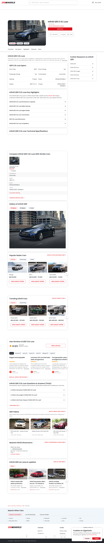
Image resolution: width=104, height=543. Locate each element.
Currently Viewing (14, 193)
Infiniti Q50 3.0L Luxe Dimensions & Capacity (22, 102)
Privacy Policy (63, 531)
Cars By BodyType (30, 514)
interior (23, 208)
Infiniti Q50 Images (75, 71)
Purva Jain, (51, 489)
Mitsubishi (46, 518)
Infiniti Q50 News (74, 75)
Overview (10, 49)
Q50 (23, 505)
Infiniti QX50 (14, 318)
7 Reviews (52, 24)
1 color (27, 43)
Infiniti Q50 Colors (74, 78)
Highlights (26, 49)
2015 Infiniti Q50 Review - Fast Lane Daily (61, 432)
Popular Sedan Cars (58, 255)
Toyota (11, 518)
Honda (81, 521)
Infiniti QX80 (52, 318)
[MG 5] (37, 267)
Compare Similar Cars (16, 198)
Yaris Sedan (52, 274)
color (32, 208)
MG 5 (30, 274)
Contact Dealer (15, 454)
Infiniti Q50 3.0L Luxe (13, 166)
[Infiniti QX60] (37, 310)
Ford (63, 521)
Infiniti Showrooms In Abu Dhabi (55, 442)
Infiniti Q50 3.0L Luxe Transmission (19, 115)
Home (9, 505)
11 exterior (13, 43)
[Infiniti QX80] (57, 310)
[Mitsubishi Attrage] (17, 267)
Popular (13, 302)
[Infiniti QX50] (18, 310)
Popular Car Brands (15, 514)
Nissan (28, 518)
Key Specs (18, 49)
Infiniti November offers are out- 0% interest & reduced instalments (37, 482)
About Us (40, 531)
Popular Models (44, 514)
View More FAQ (14, 405)
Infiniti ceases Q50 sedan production (17, 482)
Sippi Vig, (13, 489)
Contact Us (41, 533)
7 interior (20, 43)
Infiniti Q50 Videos (59, 411)
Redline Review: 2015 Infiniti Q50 (40, 431)
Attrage (11, 274)
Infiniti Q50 (51, 96)
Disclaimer (62, 533)
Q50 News (62, 462)
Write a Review (55, 346)
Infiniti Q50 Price (74, 67)
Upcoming (23, 302)
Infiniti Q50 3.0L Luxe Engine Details (19, 110)
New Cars (13, 505)
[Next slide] (44, 33)
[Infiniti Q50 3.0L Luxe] (14, 161)
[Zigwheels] (8, 2)
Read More (64, 60)
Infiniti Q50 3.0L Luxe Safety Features (19, 106)
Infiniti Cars (60, 29)
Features (33, 49)
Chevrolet (46, 521)
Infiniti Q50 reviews (21, 377)
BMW (28, 521)
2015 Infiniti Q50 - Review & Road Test (19, 432)
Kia (80, 518)
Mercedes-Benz (13, 521)
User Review (55, 34)
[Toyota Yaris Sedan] (57, 267)
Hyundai (64, 518)
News (12, 466)
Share (70, 34)
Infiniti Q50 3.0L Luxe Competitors (19, 123)
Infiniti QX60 (33, 318)
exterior (14, 208)
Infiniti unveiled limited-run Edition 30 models (56, 482)
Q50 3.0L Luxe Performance (17, 119)
